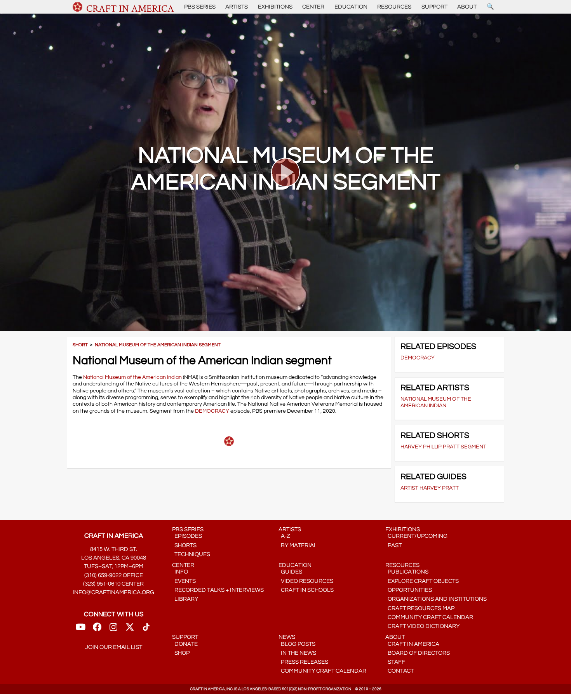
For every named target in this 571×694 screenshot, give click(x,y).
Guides (290, 572)
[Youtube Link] (80, 630)
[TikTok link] (146, 630)
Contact (399, 671)
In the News (297, 653)
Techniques (191, 554)
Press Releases (303, 662)
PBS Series (200, 7)
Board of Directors (417, 653)
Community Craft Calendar (429, 617)
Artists (236, 7)
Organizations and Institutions (436, 599)
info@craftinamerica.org (113, 592)
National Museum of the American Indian (132, 377)
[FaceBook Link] (97, 630)
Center (313, 7)
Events (184, 581)
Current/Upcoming (416, 536)
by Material (298, 545)
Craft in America (412, 644)
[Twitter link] (129, 630)
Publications (406, 572)
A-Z (284, 536)
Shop (181, 653)
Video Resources (306, 581)
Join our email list (113, 647)
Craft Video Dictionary (422, 626)
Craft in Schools (306, 590)
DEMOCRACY (212, 411)
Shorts (184, 545)
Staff (395, 662)
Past (393, 545)
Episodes (187, 536)
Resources (394, 7)
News (287, 637)
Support (434, 7)
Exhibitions (275, 7)
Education (350, 7)
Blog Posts (297, 644)
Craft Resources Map (419, 608)
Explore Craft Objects (422, 581)
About (467, 7)
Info (180, 572)
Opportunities (408, 590)
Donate (185, 644)
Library (185, 599)
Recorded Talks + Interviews (218, 590)
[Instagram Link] (113, 630)
